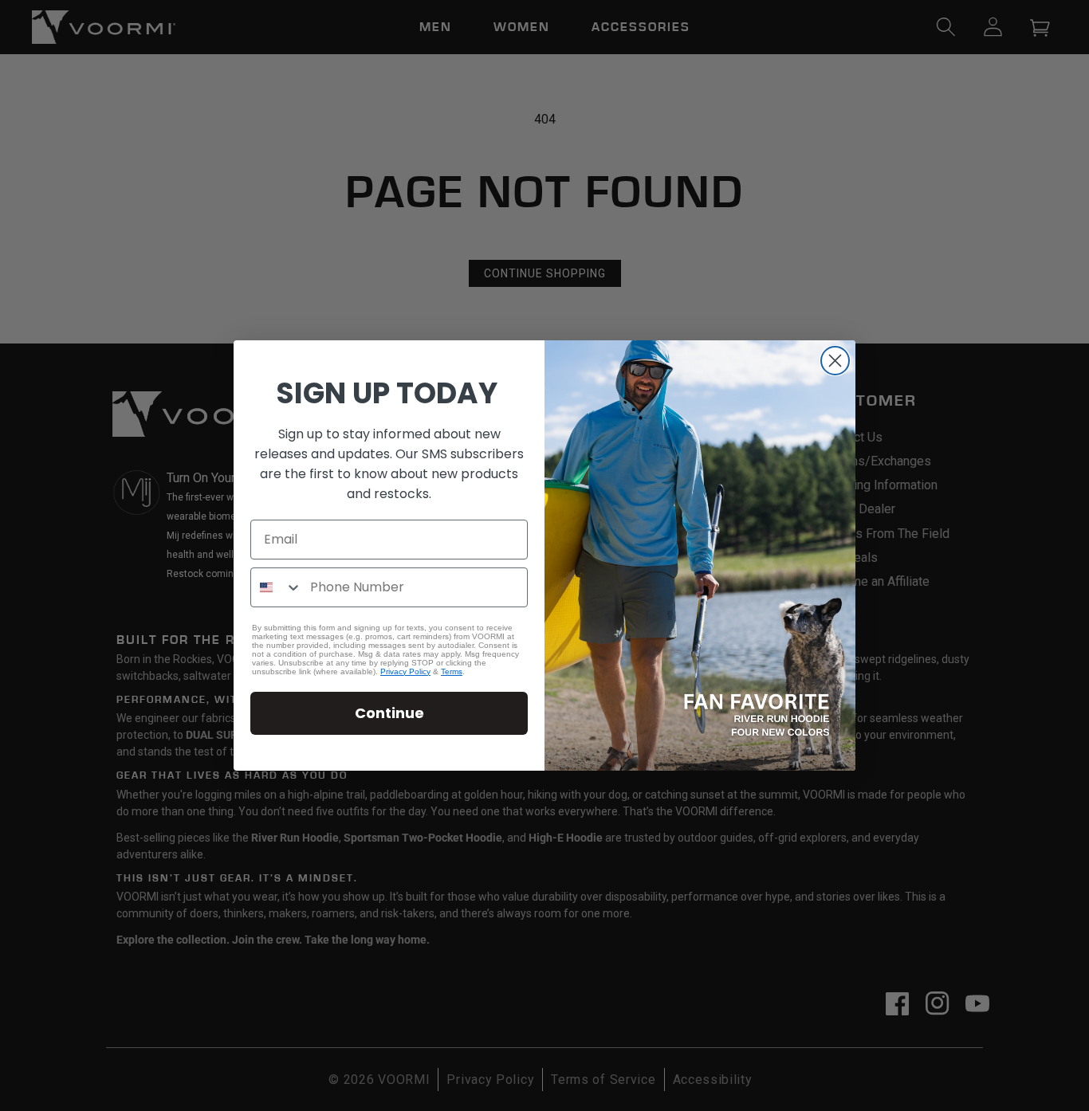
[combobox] (276, 587)
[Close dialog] (835, 361)
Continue (389, 713)
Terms (451, 671)
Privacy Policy (405, 671)
